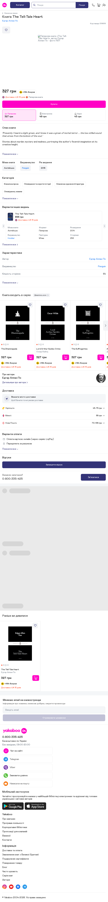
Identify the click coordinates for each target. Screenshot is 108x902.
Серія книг (7, 876)
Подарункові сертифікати (15, 859)
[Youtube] (11, 886)
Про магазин (8, 819)
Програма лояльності (13, 823)
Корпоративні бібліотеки (14, 827)
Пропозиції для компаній (14, 831)
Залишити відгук (54, 465)
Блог (4, 867)
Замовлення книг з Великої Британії (20, 855)
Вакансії (6, 836)
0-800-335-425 (12, 478)
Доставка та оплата (12, 850)
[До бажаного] (6, 30)
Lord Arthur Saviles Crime (48, 349)
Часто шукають (10, 871)
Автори (6, 880)
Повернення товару (12, 863)
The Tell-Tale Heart (10, 670)
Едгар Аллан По (10, 21)
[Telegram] (24, 886)
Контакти (7, 840)
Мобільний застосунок (15, 792)
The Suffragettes (79, 349)
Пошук (82, 5)
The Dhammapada (9, 349)
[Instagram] (4, 886)
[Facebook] (18, 886)
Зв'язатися (93, 477)
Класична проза (10, 13)
